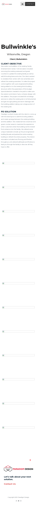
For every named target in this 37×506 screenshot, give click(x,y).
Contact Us (10, 484)
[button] (22, 4)
